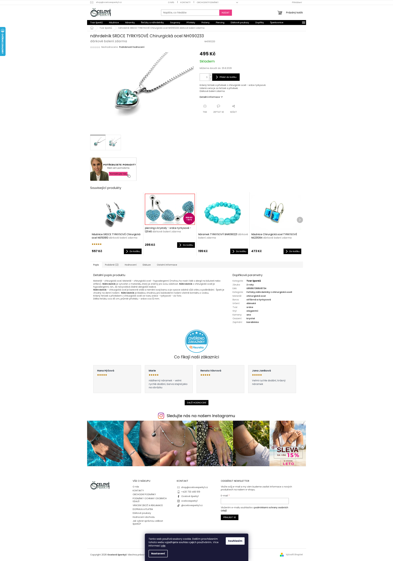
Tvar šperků (253, 280)
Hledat (225, 12)
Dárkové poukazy (142, 513)
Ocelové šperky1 (190, 496)
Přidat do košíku (228, 77)
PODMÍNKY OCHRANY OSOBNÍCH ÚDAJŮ (150, 500)
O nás (171, 2)
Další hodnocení (196, 402)
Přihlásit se (229, 517)
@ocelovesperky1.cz (192, 505)
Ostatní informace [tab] (167, 264)
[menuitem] (96, 22)
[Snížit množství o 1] (210, 79)
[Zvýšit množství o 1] (210, 75)
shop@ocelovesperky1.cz (194, 487)
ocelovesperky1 (189, 500)
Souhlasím (235, 541)
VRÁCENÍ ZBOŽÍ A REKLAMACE (148, 505)
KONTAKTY (185, 2)
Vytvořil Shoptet (294, 554)
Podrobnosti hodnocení (131, 47)
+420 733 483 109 (190, 491)
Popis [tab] (96, 264)
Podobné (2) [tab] (112, 264)
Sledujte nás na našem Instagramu (201, 416)
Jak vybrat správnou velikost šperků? (148, 522)
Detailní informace (210, 97)
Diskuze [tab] (147, 264)
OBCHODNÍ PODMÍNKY (208, 2)
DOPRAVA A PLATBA (143, 509)
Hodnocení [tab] (131, 264)
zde (163, 545)
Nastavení (158, 553)
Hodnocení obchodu (144, 517)
